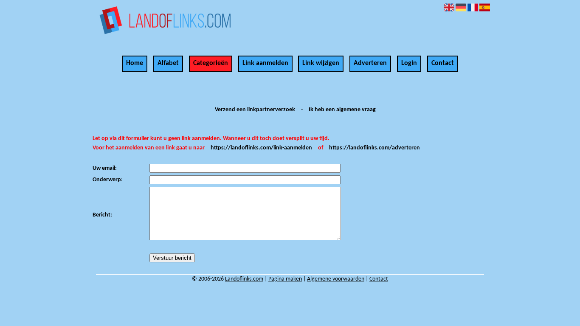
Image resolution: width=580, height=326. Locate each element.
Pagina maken (285, 279)
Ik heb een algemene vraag (342, 110)
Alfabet (168, 63)
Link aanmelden (265, 63)
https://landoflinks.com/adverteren (374, 148)
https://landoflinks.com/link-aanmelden (261, 148)
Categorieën (210, 63)
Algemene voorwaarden (335, 279)
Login (409, 63)
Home (134, 63)
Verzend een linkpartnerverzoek (255, 110)
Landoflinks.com (244, 279)
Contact (442, 63)
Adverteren (370, 63)
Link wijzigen (320, 63)
